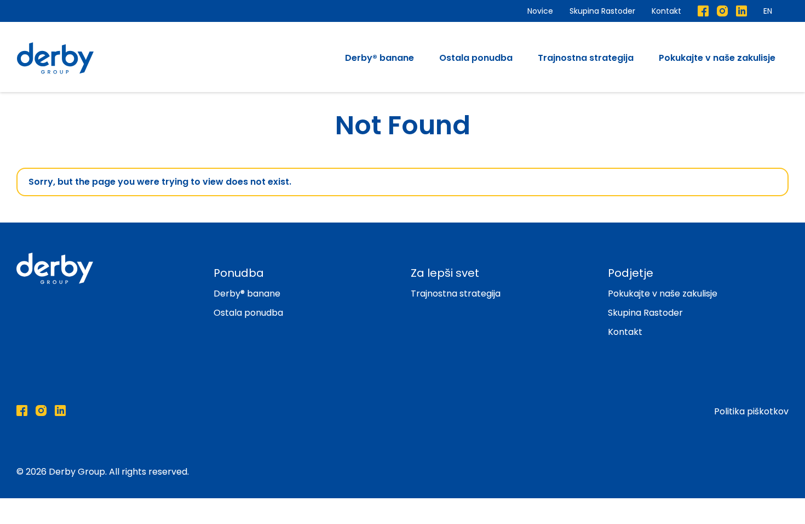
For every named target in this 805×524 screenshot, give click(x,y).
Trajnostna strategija (586, 58)
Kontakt (666, 10)
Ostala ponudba (476, 58)
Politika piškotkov (751, 411)
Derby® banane (379, 58)
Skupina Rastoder (602, 10)
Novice (540, 10)
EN (767, 10)
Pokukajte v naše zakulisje (717, 58)
